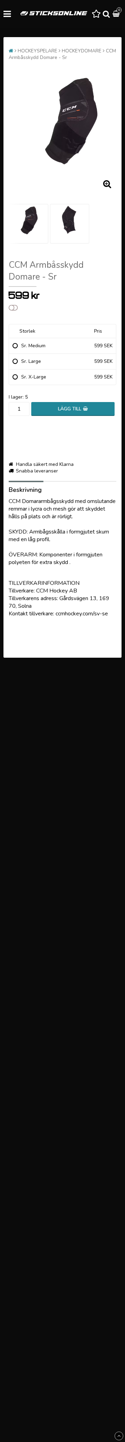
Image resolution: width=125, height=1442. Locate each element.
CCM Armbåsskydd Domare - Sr (62, 54)
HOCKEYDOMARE (81, 51)
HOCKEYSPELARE (37, 51)
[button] (96, 14)
